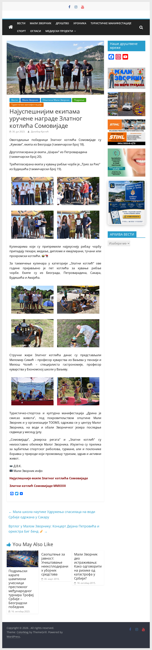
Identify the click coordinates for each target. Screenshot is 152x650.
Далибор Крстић (40, 131)
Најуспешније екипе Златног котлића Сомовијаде (48, 478)
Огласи (35, 31)
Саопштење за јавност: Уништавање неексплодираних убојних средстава (54, 564)
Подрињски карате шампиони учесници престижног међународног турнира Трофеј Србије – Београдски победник (21, 589)
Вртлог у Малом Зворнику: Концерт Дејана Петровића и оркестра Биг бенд (54, 529)
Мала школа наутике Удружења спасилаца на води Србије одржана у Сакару (52, 514)
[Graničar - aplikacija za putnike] (126, 202)
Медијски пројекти (59, 31)
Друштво (62, 23)
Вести (21, 23)
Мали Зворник (40, 23)
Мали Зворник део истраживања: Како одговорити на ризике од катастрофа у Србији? (88, 566)
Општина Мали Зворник (56, 100)
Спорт (21, 31)
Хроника (79, 23)
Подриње (79, 100)
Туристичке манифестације (111, 23)
